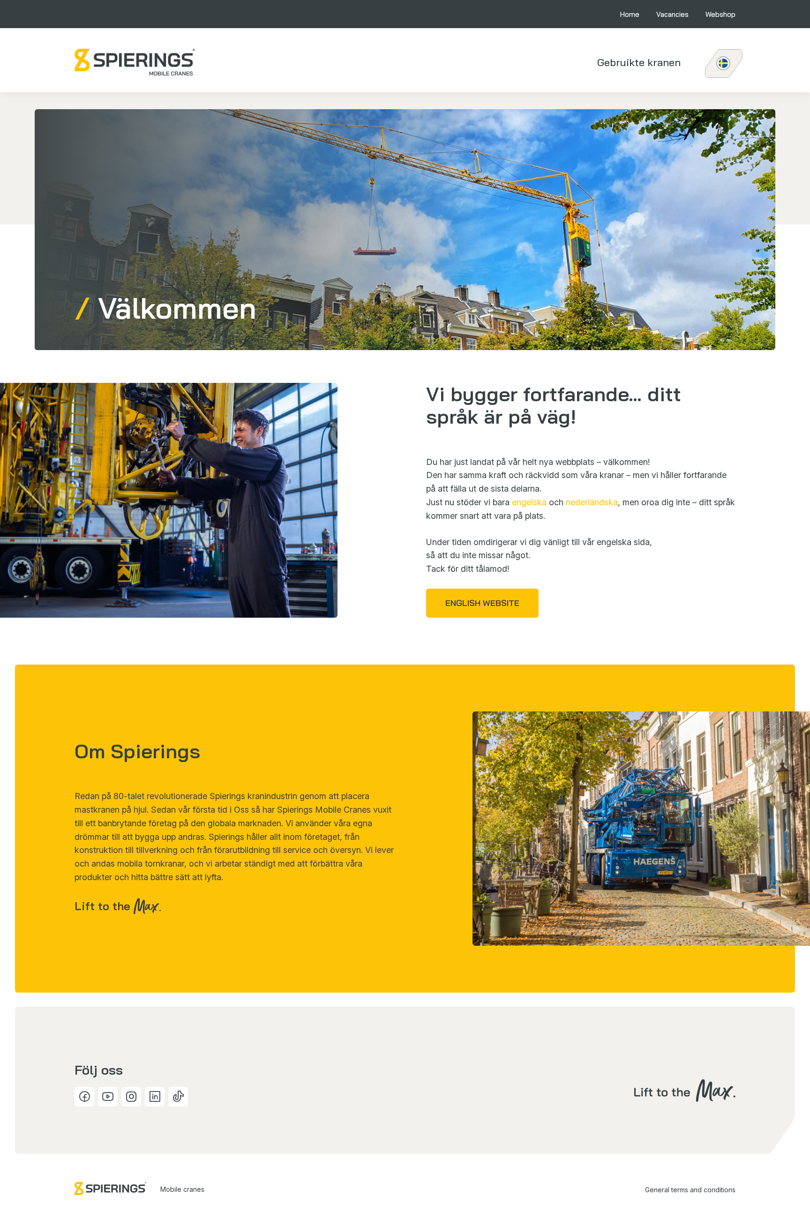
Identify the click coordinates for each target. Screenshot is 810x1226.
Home (629, 14)
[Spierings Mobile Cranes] (135, 62)
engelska (529, 502)
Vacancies (672, 14)
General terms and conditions (690, 1190)
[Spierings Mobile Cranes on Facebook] (84, 1096)
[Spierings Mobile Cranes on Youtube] (108, 1096)
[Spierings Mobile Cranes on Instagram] (131, 1096)
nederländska (592, 502)
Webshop (720, 14)
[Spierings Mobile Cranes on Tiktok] (178, 1096)
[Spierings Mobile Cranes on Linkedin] (155, 1096)
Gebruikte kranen (639, 62)
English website (482, 603)
